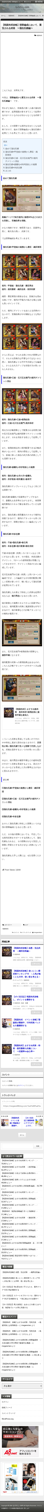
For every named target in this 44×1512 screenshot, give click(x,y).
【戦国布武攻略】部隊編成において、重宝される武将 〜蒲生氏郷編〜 (22, 26)
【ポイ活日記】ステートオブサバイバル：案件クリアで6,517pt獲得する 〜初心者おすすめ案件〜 (21, 1297)
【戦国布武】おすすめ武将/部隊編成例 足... (18, 1243)
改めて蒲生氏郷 (12, 148)
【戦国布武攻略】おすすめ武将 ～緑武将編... (19, 1167)
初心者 (36, 1355)
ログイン (21, 1085)
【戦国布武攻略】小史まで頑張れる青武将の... (19, 1173)
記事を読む (36, 964)
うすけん (24, 1334)
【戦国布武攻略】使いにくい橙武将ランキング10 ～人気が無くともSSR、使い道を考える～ (27, 974)
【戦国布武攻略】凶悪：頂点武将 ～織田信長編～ (26, 949)
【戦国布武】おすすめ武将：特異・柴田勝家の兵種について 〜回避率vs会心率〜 (26, 1048)
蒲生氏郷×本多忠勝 (13, 167)
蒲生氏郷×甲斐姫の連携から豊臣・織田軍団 (21, 153)
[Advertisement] (22, 63)
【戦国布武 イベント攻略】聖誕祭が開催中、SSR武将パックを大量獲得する (26, 1022)
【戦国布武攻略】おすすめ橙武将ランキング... (19, 1224)
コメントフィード (9, 1413)
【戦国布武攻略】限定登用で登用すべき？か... (19, 1256)
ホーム (22, 1135)
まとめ (8, 171)
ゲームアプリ (19, 980)
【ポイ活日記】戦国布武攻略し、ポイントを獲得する (25, 998)
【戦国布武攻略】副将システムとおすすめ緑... (19, 1180)
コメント (16, 932)
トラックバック (26, 932)
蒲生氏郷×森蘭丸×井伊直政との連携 (21, 164)
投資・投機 (24, 1003)
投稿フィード (7, 1408)
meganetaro (38, 932)
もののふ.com (22, 7)
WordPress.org (7, 1419)
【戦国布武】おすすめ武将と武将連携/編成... (18, 1186)
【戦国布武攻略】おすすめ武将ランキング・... (19, 1160)
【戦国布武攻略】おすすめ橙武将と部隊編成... (19, 1199)
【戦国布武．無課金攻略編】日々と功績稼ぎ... (19, 1211)
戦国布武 (39, 35)
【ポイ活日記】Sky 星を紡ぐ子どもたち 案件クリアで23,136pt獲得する (21, 1288)
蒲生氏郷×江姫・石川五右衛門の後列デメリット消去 (21, 159)
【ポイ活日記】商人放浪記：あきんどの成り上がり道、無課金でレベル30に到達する (21, 1306)
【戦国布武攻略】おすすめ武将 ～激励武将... (19, 1218)
